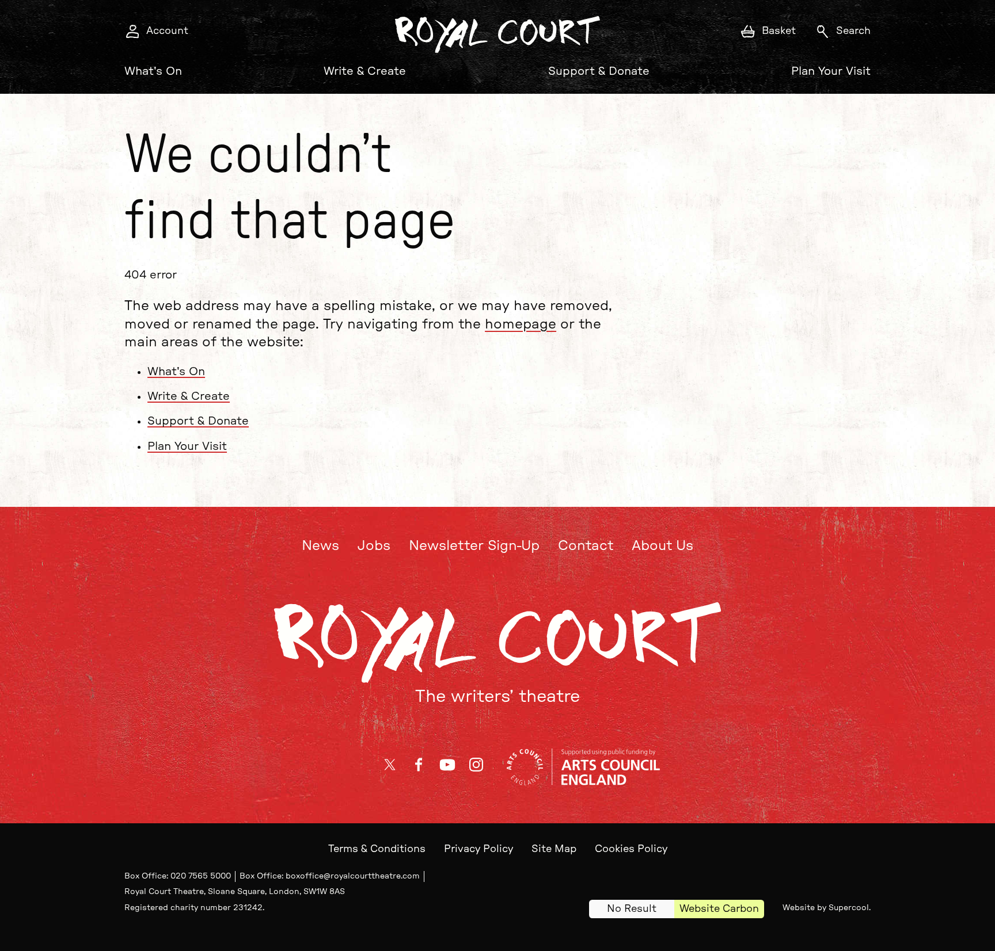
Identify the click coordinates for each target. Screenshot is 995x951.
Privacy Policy (478, 849)
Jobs (374, 546)
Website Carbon (719, 909)
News (320, 546)
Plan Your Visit (831, 71)
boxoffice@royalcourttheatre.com (353, 876)
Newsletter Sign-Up (474, 546)
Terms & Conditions (377, 849)
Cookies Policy (631, 849)
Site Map (553, 849)
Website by (826, 908)
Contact (585, 546)
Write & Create (365, 71)
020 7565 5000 (200, 876)
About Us (662, 546)
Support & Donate (599, 71)
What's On (153, 71)
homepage (520, 324)
